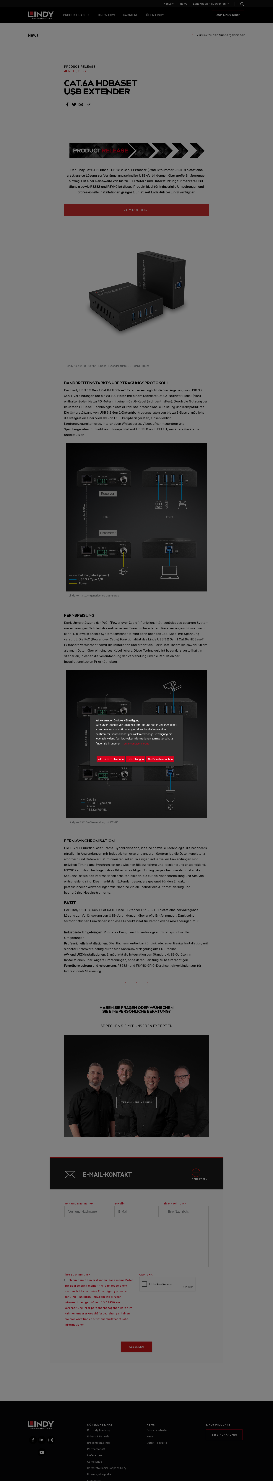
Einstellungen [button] (136, 759)
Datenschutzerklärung (136, 743)
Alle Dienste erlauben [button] (160, 759)
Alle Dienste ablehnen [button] (111, 759)
